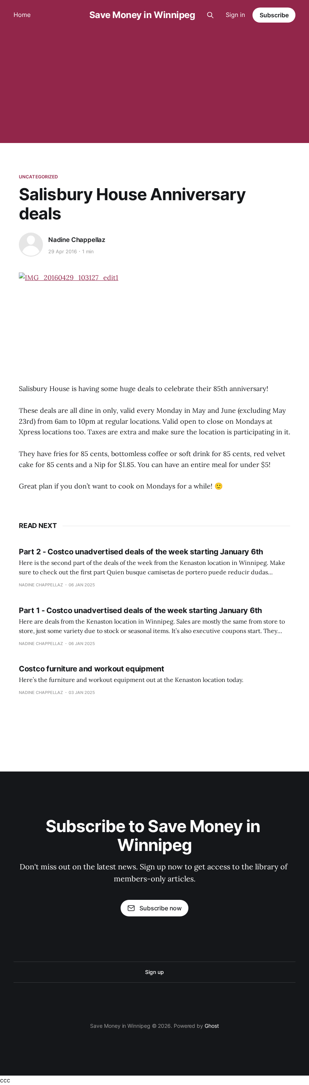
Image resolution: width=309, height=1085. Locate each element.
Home (22, 14)
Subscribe (274, 15)
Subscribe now (160, 908)
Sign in (235, 14)
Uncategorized (38, 177)
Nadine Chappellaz (77, 239)
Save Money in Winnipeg (142, 15)
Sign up (154, 972)
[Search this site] (210, 15)
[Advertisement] (154, 86)
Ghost (212, 1026)
